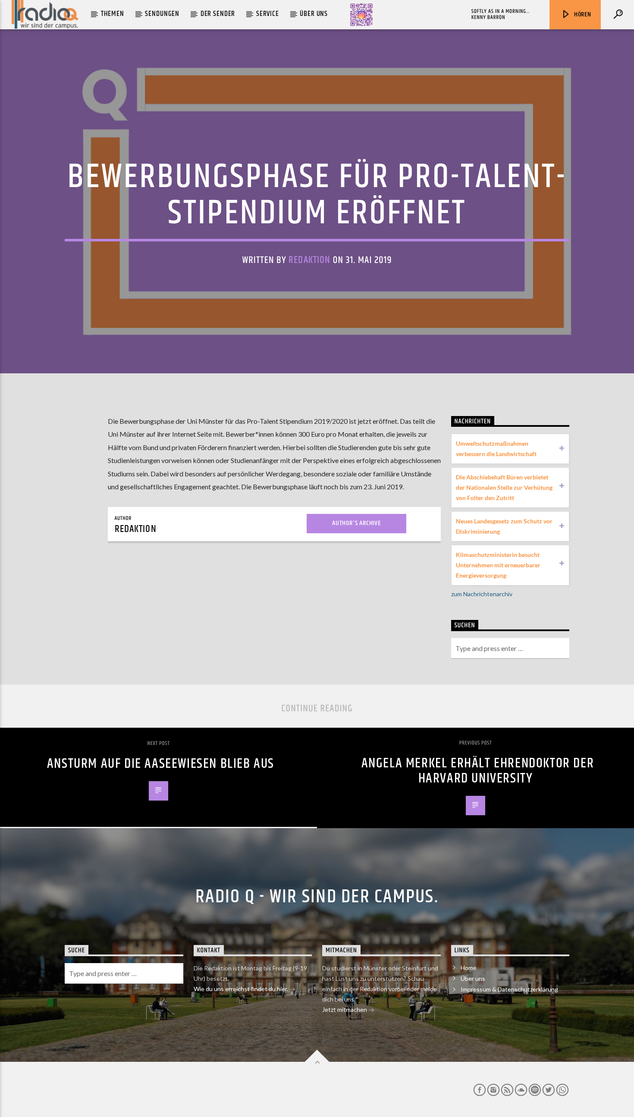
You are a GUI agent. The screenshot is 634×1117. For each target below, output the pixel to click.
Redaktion (309, 260)
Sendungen (162, 13)
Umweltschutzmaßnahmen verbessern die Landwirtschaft (496, 448)
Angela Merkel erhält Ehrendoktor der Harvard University (477, 771)
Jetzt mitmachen (345, 1009)
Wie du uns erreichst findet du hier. (241, 988)
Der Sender (218, 13)
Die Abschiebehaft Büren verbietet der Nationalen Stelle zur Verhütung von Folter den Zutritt (504, 487)
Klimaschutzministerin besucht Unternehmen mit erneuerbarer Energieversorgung (498, 565)
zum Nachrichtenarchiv (481, 594)
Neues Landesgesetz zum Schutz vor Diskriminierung (504, 526)
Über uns (314, 13)
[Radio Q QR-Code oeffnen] (361, 14)
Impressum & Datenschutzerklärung (509, 989)
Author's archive (356, 523)
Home (469, 967)
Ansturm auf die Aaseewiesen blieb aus (160, 763)
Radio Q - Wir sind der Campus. (317, 897)
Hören (581, 14)
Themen (112, 13)
